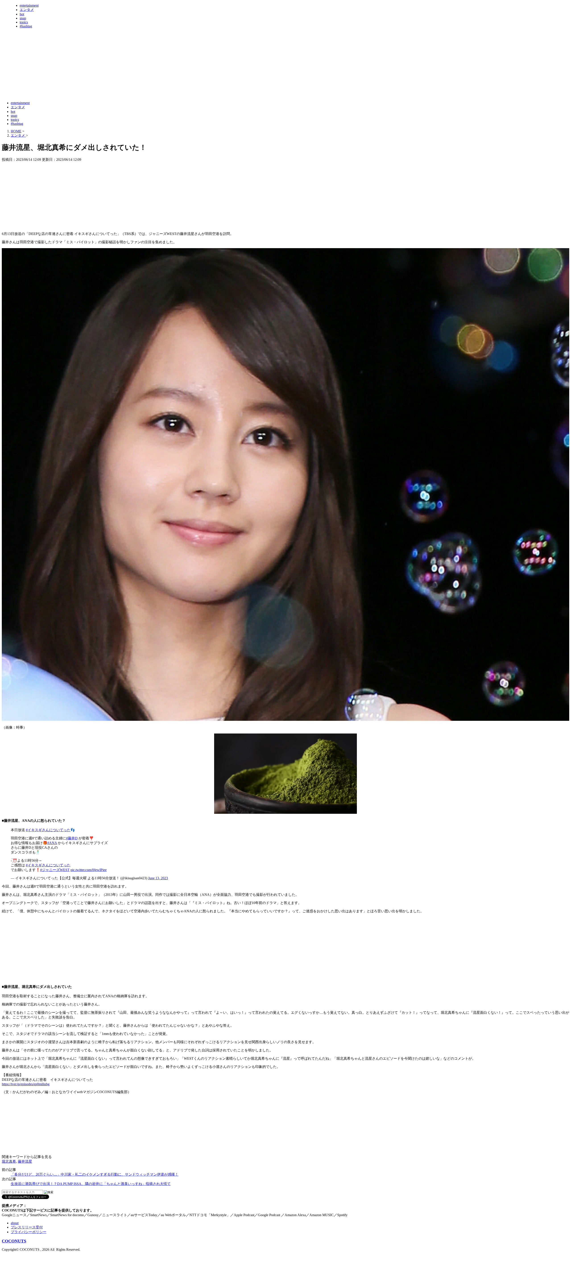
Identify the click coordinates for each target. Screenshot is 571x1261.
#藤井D (72, 838)
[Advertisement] (83, 86)
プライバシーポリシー (28, 1232)
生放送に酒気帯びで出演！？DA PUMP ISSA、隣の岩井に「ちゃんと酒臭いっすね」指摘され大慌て (91, 1184)
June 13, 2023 (158, 878)
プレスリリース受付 (27, 1227)
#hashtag (26, 26)
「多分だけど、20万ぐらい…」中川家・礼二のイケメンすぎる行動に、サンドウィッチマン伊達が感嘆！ (94, 1174)
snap (23, 18)
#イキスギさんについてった (48, 830)
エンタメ (27, 10)
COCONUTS (14, 1241)
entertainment (29, 5)
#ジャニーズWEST (55, 870)
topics (24, 22)
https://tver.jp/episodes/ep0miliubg (26, 1084)
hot (22, 14)
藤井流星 (25, 1161)
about (15, 1223)
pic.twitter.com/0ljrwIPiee (88, 870)
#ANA (52, 843)
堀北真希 (9, 1161)
